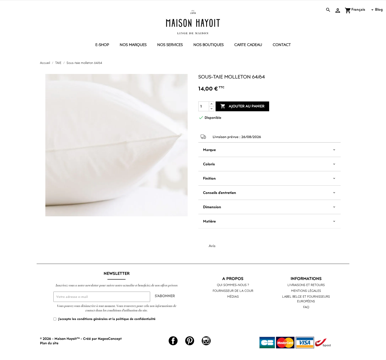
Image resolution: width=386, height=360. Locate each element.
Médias (233, 296)
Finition (209, 178)
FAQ (306, 307)
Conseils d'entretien (219, 192)
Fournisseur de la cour (233, 291)
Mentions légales (306, 291)
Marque (209, 149)
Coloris (209, 164)
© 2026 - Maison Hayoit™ (60, 338)
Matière (209, 221)
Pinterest (189, 340)
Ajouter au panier (242, 106)
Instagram (206, 340)
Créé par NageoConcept (102, 338)
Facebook (173, 340)
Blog (379, 9)
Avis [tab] (212, 245)
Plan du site (49, 343)
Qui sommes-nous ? (233, 285)
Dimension (212, 206)
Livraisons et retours (306, 285)
